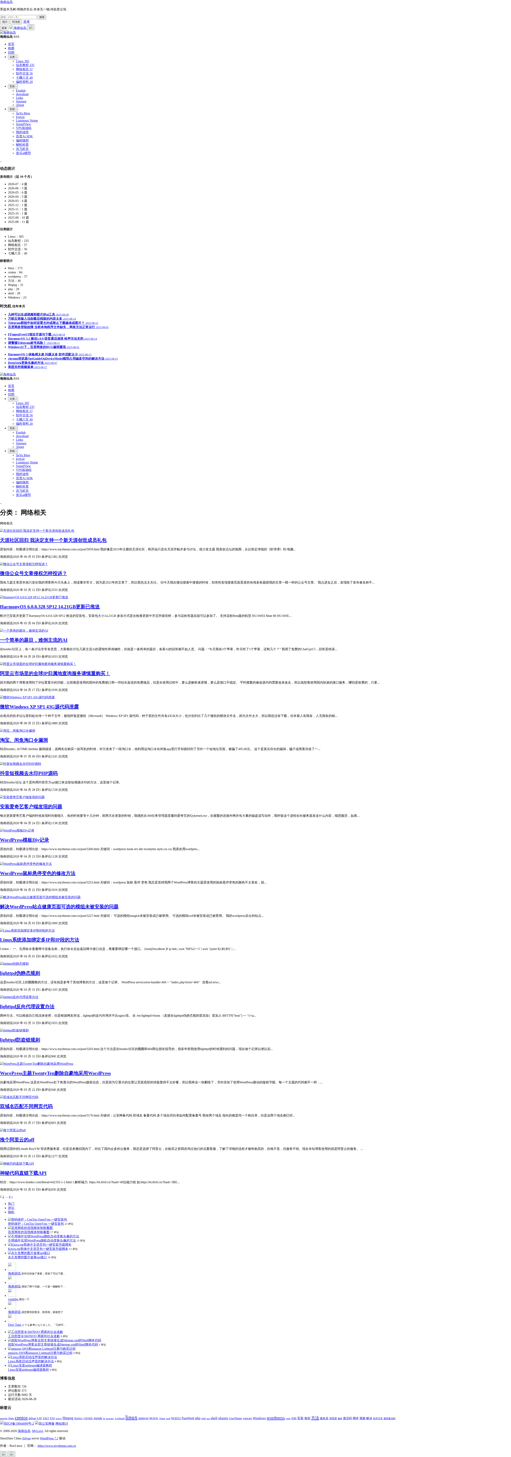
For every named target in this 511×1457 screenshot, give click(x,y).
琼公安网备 (47, 1423)
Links (19, 97)
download (22, 94)
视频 (362, 1418)
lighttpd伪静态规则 (20, 973)
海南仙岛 (6, 2)
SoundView (23, 124)
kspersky (110, 1418)
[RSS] (1, 160)
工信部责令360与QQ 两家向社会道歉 (34, 1336)
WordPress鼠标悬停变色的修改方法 (37, 873)
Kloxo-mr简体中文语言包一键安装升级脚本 (38, 1249)
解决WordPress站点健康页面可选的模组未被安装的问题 (59, 906)
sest (208, 1418)
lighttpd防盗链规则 (20, 1039)
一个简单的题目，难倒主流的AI (33, 640)
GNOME (88, 1418)
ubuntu (223, 1418)
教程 (307, 1418)
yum (288, 1418)
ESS (52, 1418)
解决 (369, 1418)
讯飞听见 (22, 149)
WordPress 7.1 (49, 1438)
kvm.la (20, 117)
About (20, 105)
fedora (59, 1418)
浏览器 (333, 1418)
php (197, 1418)
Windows (259, 1418)
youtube (13, 1299)
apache (4, 1418)
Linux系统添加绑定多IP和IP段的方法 (39, 939)
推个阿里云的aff (17, 1139)
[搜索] (30, 27)
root (203, 1418)
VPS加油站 (24, 128)
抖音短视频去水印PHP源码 (29, 773)
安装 (300, 1418)
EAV (39, 1418)
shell (214, 1418)
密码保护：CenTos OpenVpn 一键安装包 (36, 1223)
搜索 (42, 17)
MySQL (153, 1418)
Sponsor (21, 101)
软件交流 (378, 1418)
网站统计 (61, 1423)
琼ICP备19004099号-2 (19, 1423)
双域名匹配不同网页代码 (26, 1106)
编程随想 (22, 140)
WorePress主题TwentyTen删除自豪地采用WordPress (55, 1073)
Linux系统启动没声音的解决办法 (31, 1361)
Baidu (11, 1418)
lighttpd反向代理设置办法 (27, 1006)
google (98, 1418)
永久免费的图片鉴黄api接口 (27, 1257)
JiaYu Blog (23, 113)
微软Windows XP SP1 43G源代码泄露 (39, 706)
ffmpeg (67, 1418)
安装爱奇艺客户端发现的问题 (31, 806)
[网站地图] (0, 160)
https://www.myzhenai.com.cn (57, 1445)
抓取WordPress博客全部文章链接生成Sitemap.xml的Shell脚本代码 (53, 1344)
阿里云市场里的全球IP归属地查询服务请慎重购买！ (55, 673)
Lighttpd (120, 1418)
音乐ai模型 (23, 153)
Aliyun (26, 1438)
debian (32, 1418)
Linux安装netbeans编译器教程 (28, 1369)
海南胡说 (15, 1273)
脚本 (356, 1418)
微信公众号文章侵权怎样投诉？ (33, 573)
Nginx (162, 1418)
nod (168, 1418)
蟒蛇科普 (22, 144)
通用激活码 (389, 1418)
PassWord (188, 1418)
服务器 (324, 1418)
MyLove (37, 1431)
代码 (293, 1418)
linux (131, 1417)
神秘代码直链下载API (23, 1173)
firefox (78, 1418)
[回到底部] (11, 1454)
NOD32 (176, 1418)
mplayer (143, 1418)
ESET (46, 1418)
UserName (235, 1418)
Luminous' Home (27, 120)
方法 (315, 1418)
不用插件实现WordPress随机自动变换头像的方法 (42, 1240)
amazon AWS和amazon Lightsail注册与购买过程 (40, 1353)
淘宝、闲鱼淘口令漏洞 (24, 740)
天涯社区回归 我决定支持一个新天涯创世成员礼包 (53, 540)
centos (21, 1417)
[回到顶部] (3, 1454)
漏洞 (340, 1418)
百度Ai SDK (24, 136)
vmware (247, 1418)
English (21, 90)
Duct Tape (15, 1324)
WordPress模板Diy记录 (24, 840)
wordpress (276, 1417)
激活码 (347, 1418)
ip (104, 1418)
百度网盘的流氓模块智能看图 (29, 1232)
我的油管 (22, 132)
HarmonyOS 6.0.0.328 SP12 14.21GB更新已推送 (50, 606)
